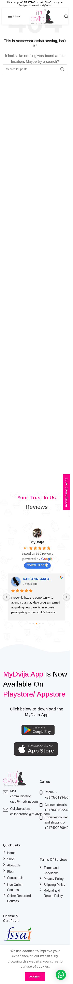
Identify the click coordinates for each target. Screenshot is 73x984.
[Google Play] (38, 730)
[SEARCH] (62, 69)
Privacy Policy (53, 879)
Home (11, 853)
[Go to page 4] (29, 623)
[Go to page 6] (36, 623)
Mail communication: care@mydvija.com (24, 798)
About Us (14, 865)
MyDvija (37, 542)
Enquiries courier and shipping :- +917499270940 (57, 822)
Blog (10, 871)
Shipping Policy (54, 884)
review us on (35, 565)
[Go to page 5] (33, 623)
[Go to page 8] (42, 623)
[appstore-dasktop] (36, 749)
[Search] (66, 16)
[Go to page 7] (40, 623)
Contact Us (15, 878)
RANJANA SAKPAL (37, 579)
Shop (11, 859)
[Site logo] (42, 16)
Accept (35, 976)
